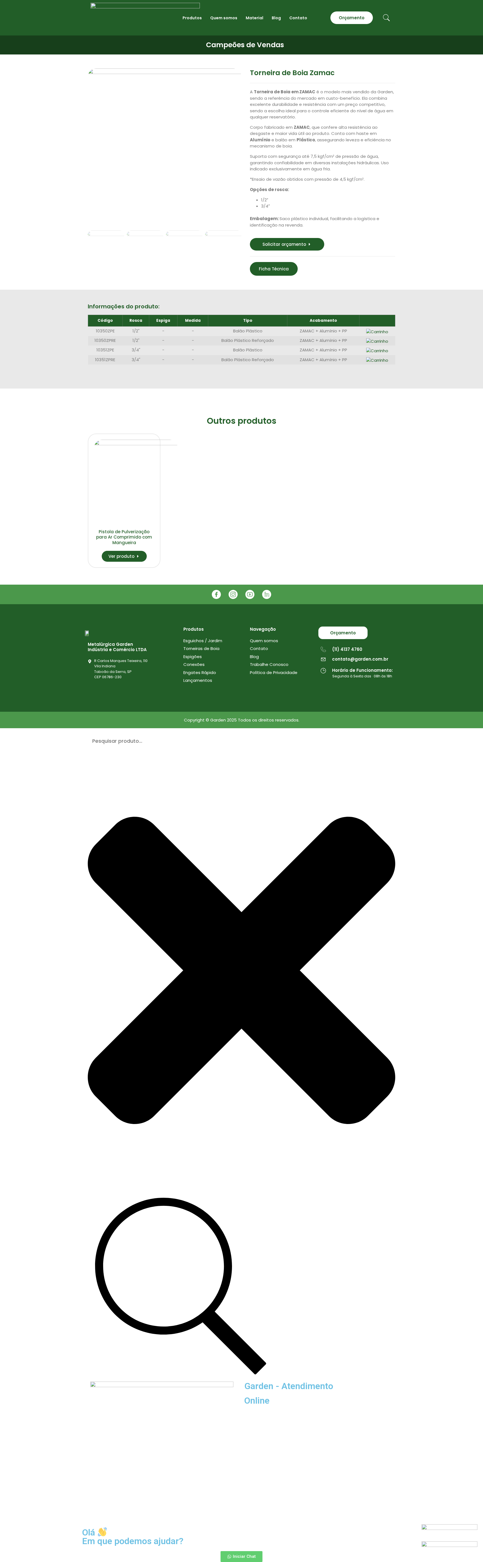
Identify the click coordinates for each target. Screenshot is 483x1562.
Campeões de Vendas (245, 45)
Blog (276, 18)
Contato (298, 18)
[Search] (180, 1287)
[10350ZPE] (165, 145)
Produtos (192, 18)
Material (254, 18)
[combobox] (241, 741)
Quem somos (223, 18)
